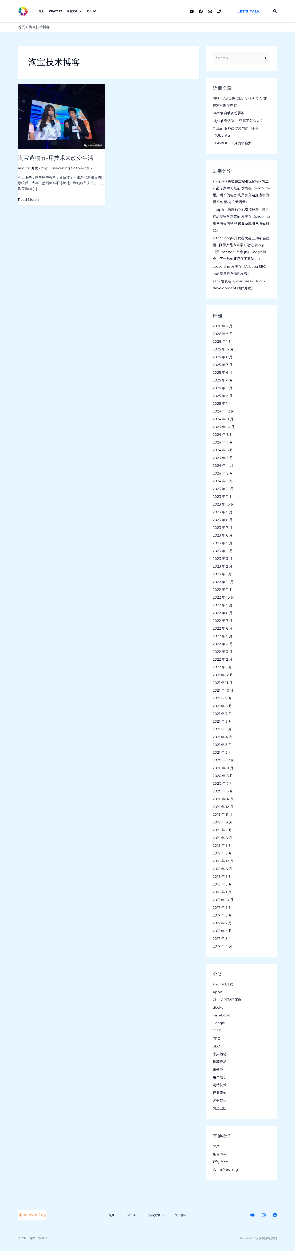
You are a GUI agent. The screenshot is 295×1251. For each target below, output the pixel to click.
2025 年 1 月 (222, 403)
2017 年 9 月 (222, 908)
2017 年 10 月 (223, 900)
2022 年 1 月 (222, 667)
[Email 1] (210, 11)
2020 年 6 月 (223, 791)
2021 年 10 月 (223, 690)
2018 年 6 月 (222, 869)
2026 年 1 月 (222, 341)
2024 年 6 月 (223, 450)
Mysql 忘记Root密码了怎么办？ (238, 121)
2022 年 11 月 (223, 590)
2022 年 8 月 (223, 613)
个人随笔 (220, 1054)
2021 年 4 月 (222, 737)
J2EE (217, 1031)
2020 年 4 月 (223, 799)
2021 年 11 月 (222, 683)
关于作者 (91, 11)
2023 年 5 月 (222, 543)
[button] (249, 11)
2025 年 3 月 (222, 388)
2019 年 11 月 (223, 814)
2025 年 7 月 (222, 365)
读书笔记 (220, 1101)
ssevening (221, 267)
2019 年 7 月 (222, 830)
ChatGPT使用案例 (227, 1000)
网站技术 (220, 1085)
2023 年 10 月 (223, 504)
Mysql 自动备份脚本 (228, 113)
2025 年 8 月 (223, 357)
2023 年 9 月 (223, 512)
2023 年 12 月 (223, 489)
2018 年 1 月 (222, 892)
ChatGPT (55, 11)
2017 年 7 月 (222, 923)
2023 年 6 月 (223, 535)
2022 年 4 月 (223, 644)
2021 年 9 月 (222, 698)
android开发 (28, 168)
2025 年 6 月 (223, 372)
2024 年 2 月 (223, 473)
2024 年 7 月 (223, 442)
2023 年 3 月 (222, 559)
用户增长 (220, 1077)
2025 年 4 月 (223, 380)
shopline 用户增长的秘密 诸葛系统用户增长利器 (241, 223)
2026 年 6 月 (223, 334)
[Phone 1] (219, 11)
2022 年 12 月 (223, 582)
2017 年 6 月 (222, 931)
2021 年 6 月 (222, 721)
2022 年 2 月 (222, 659)
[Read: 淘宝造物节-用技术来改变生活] (61, 116)
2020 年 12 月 (223, 760)
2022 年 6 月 (223, 628)
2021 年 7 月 (222, 714)
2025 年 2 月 (222, 396)
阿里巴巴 (220, 1108)
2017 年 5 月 (222, 939)
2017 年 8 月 (222, 915)
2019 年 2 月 (222, 853)
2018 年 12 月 (223, 861)
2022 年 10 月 (223, 597)
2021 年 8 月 (222, 706)
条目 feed (220, 1154)
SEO (216, 1046)
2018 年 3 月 (222, 884)
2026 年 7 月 (223, 326)
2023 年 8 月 (223, 520)
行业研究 (220, 1093)
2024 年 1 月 (222, 481)
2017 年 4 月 (222, 946)
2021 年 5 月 (222, 729)
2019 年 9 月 (222, 822)
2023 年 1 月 (222, 574)
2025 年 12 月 (223, 349)
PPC (216, 1038)
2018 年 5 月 (222, 876)
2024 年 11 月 (223, 419)
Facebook (221, 1015)
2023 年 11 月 (223, 497)
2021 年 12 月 (223, 675)
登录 (216, 1146)
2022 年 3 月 (222, 652)
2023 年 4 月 (223, 551)
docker (219, 1007)
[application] (79, 11)
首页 (41, 11)
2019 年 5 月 (222, 845)
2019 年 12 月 (223, 807)
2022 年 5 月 (222, 636)
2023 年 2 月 (222, 566)
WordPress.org (225, 1170)
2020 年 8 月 (223, 776)
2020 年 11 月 (223, 768)
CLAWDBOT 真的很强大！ (234, 143)
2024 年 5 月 (223, 458)
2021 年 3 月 (222, 745)
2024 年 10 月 (224, 427)
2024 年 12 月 (223, 411)
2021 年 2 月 (222, 752)
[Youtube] (192, 11)
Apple (218, 992)
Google (219, 1023)
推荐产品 (220, 1062)
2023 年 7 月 (222, 528)
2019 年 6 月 (222, 838)
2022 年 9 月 (223, 605)
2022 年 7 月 (222, 621)
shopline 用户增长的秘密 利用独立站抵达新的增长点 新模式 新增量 (241, 195)
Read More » (28, 199)
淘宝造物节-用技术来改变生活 (55, 157)
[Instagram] (264, 1215)
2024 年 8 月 (223, 435)
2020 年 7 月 (223, 783)
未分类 (218, 1069)
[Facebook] (201, 11)
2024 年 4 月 (223, 466)
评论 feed (220, 1162)
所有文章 (72, 11)
